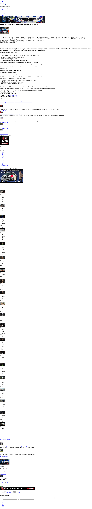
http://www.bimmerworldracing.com (19, 96)
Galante (12, 102)
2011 (2, 161)
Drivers (2, 504)
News (2, 502)
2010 (2, 162)
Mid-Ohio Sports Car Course (25, 102)
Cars (2, 11)
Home (2, 9)
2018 (2, 157)
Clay (5, 102)
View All (1, 165)
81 (0, 102)
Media (2, 12)
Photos (4, 13)
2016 (2, 158)
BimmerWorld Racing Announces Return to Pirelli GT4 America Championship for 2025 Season (11, 114)
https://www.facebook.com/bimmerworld (13, 95)
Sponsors (3, 14)
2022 (2, 154)
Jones (16, 102)
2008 (2, 163)
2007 (2, 164)
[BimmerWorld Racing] (1, 1)
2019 (2, 156)
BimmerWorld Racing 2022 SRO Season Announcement (6, 131)
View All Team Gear (2, 482)
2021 (2, 155)
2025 (2, 152)
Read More (1, 110)
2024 (2, 153)
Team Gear (3, 15)
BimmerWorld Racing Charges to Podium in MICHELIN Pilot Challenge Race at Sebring (13, 446)
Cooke (8, 102)
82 (2, 102)
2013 (2, 160)
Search (1, 135)
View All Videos (2, 439)
